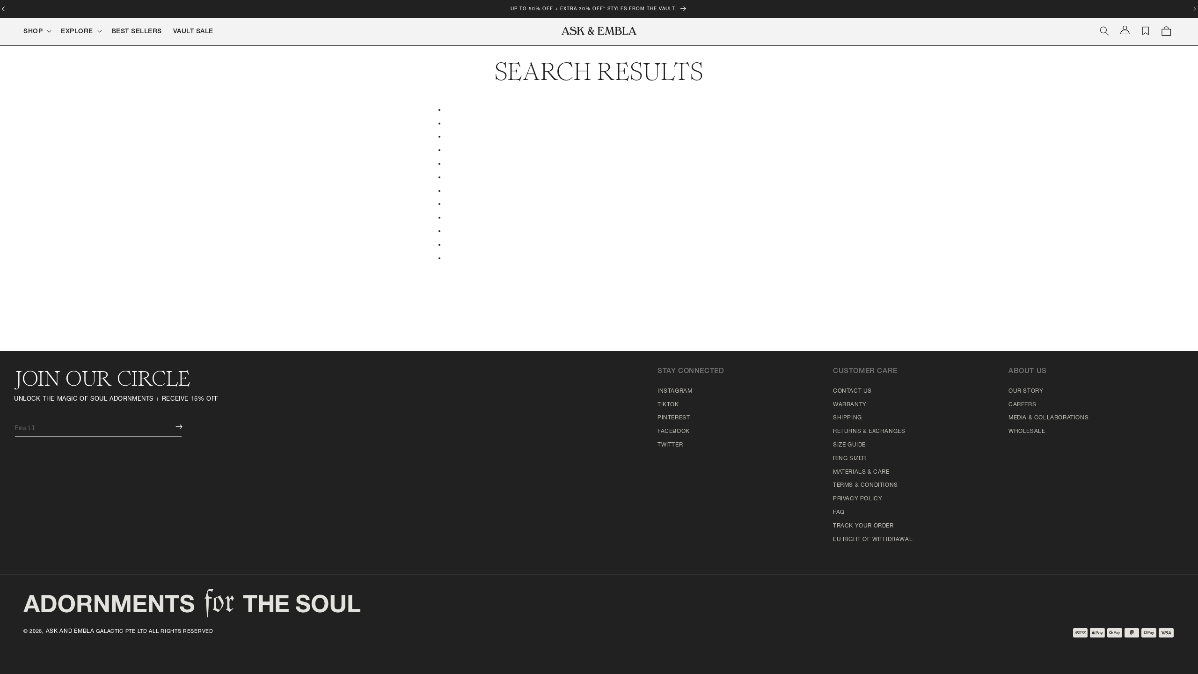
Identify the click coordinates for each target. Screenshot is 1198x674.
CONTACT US (852, 391)
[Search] (1104, 31)
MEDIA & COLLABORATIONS (1048, 418)
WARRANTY (850, 405)
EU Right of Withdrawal (873, 539)
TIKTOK (668, 405)
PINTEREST (673, 418)
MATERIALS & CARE (861, 472)
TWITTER (670, 445)
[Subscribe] (172, 427)
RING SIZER (849, 459)
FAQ (839, 512)
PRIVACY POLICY (857, 499)
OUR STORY (1025, 391)
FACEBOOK (673, 431)
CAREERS (1022, 405)
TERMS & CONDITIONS (865, 485)
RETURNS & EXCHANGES (869, 431)
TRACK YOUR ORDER (863, 526)
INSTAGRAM (674, 391)
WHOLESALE (1026, 431)
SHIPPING (847, 418)
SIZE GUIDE (849, 445)
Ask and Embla (70, 631)
